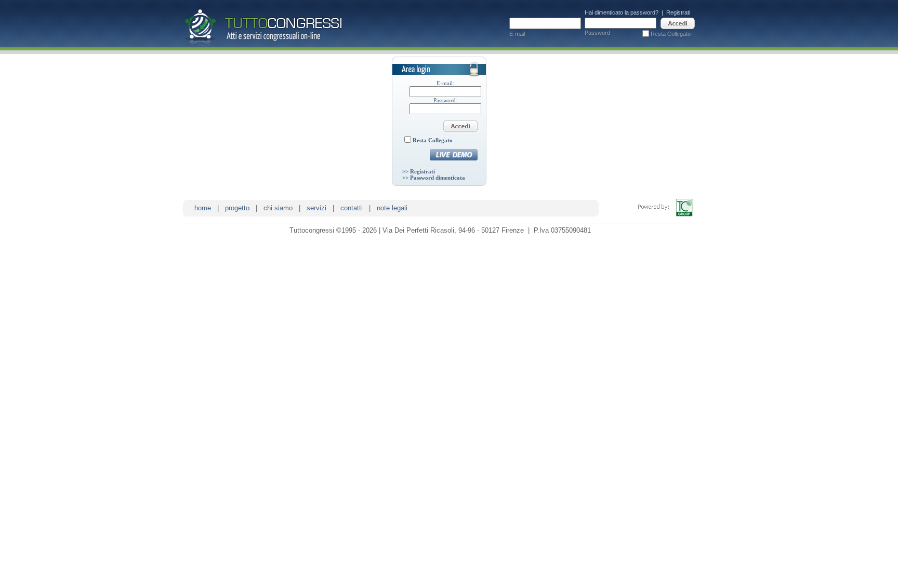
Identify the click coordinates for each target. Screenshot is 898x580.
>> (418, 171)
